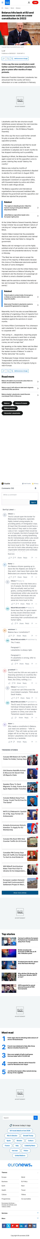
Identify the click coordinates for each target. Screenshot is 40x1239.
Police (26, 1150)
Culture (30, 1140)
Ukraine (19, 1140)
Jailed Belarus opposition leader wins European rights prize (16, 216)
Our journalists (26, 1199)
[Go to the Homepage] (7, 2)
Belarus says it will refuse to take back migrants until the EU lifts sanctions (17, 388)
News (6, 8)
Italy (17, 1145)
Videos (23, 1194)
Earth (3, 1186)
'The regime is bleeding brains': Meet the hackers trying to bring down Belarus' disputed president (17, 207)
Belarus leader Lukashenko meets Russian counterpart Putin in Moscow (16, 395)
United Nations (20, 1155)
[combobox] (20, 1118)
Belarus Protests (21, 403)
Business (4, 1181)
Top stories (8, 934)
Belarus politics (9, 408)
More (3, 1218)
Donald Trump (28, 1135)
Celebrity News (30, 1145)
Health (4, 1190)
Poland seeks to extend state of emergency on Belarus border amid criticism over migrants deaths (18, 297)
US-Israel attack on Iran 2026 (20, 1130)
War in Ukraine (12, 1135)
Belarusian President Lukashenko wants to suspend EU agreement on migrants (18, 305)
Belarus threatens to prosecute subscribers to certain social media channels (17, 381)
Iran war (15, 1150)
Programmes (6, 1199)
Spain (9, 1140)
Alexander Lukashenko (12, 413)
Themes (4, 1172)
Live (35, 2)
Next (23, 1186)
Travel (23, 1190)
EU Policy (24, 1181)
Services (4, 1213)
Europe (4, 1177)
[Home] (2, 8)
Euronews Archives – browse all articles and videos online (9, 1205)
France (7, 1145)
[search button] (36, 1118)
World (12, 8)
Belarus (18, 8)
